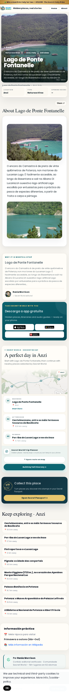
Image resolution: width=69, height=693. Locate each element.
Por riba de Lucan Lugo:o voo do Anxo (33, 437)
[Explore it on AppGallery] (34, 334)
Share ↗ (61, 103)
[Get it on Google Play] (49, 327)
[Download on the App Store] (19, 327)
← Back (7, 47)
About (64, 8)
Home (54, 8)
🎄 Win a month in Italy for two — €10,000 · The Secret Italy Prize (34, 2)
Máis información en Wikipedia (26, 644)
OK (7, 688)
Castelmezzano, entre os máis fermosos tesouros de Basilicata (35, 421)
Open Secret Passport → (35, 498)
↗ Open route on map (34, 459)
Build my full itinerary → (34, 467)
